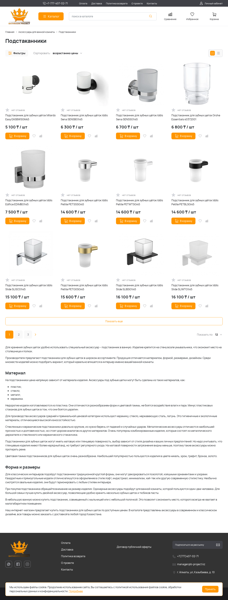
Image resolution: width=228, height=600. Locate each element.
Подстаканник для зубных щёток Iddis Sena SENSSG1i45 (139, 117)
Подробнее (76, 591)
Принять (210, 589)
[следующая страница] (35, 335)
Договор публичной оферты (134, 547)
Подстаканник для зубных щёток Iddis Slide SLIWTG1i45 (194, 287)
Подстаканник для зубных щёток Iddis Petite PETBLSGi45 (194, 202)
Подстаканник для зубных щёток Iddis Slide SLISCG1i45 (28, 287)
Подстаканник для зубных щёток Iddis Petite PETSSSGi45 (84, 202)
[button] (16, 53)
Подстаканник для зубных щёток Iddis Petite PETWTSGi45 (139, 202)
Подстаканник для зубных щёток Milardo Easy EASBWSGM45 (30, 117)
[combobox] (113, 16)
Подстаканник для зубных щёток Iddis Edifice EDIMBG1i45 (28, 202)
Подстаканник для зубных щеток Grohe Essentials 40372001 (195, 117)
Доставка (67, 549)
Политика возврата (73, 556)
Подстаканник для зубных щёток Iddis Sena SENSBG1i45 (84, 117)
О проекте (67, 563)
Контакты (67, 569)
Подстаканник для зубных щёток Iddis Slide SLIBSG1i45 (139, 287)
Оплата (65, 543)
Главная (9, 31)
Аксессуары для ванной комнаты (36, 31)
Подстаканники (67, 31)
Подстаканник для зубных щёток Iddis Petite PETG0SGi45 (84, 287)
